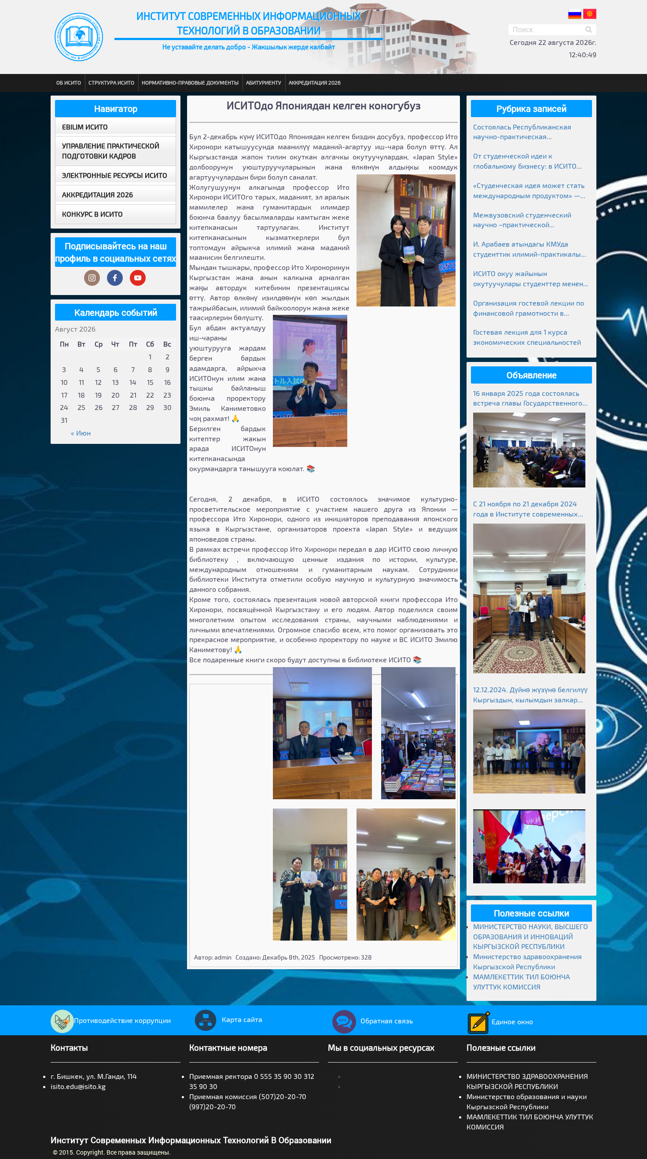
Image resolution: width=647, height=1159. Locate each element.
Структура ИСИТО (111, 82)
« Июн (81, 432)
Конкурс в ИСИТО (92, 214)
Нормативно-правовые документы (190, 82)
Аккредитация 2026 (315, 82)
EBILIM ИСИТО (85, 126)
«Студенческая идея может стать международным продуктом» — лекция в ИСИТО (529, 191)
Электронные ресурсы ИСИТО (114, 175)
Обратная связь (386, 1020)
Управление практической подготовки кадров (110, 150)
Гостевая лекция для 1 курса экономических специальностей (527, 337)
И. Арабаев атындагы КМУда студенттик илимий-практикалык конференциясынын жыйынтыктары (529, 249)
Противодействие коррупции (122, 1020)
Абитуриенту (263, 82)
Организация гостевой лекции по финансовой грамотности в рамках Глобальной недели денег (528, 308)
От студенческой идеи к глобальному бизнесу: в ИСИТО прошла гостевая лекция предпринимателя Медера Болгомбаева (525, 161)
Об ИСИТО (68, 82)
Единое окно (512, 1021)
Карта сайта (242, 1019)
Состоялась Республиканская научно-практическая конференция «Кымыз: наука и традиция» (525, 132)
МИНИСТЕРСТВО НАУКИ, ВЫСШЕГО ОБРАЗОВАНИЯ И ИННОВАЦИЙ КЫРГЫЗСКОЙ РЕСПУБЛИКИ (530, 936)
